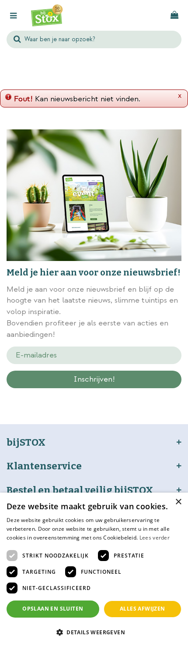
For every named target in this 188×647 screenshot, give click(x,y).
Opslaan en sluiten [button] (52, 608)
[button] (94, 632)
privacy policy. (110, 394)
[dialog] (94, 570)
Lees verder (154, 537)
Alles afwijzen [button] (142, 608)
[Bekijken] (174, 15)
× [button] (178, 502)
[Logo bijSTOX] (46, 15)
